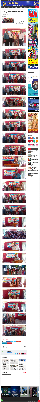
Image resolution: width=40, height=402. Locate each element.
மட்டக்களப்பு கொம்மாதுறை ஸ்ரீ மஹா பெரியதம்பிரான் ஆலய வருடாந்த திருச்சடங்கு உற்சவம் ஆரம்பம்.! (34, 163)
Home (3, 0)
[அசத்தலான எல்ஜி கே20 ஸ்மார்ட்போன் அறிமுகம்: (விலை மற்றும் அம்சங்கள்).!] (25, 391)
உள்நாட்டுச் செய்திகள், (10, 14)
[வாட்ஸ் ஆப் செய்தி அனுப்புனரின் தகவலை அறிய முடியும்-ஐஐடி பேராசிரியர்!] (34, 391)
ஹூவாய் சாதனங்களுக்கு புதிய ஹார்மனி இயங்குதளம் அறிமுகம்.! (5, 395)
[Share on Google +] (18, 341)
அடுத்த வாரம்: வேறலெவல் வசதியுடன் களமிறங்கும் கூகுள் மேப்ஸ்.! (15, 395)
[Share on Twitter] (13, 341)
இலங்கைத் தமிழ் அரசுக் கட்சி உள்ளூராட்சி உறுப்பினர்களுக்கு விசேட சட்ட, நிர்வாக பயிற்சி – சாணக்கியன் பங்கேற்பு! (13, 368)
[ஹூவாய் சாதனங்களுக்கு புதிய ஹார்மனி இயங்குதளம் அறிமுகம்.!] (6, 391)
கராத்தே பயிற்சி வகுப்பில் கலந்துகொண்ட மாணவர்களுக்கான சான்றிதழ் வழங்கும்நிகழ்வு (34, 155)
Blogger (24, 372)
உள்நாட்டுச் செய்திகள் (6, 9)
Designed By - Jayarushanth (30, 401)
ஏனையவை (30, 7)
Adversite (37, 401)
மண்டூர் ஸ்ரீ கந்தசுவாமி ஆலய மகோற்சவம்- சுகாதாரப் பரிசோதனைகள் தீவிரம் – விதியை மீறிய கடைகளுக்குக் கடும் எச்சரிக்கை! (14, 361)
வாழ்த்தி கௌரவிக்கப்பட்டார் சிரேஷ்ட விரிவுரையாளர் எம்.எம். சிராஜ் (34, 159)
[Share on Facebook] (8, 341)
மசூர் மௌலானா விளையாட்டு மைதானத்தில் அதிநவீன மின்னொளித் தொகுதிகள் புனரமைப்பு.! (34, 174)
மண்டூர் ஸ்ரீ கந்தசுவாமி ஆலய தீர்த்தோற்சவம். (34, 151)
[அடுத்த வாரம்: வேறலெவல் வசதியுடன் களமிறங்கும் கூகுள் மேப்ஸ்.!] (15, 391)
